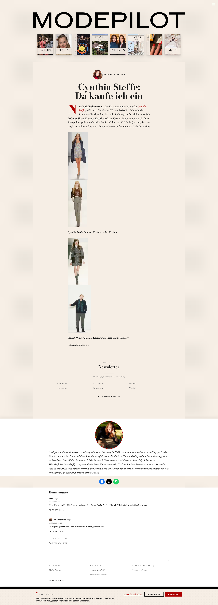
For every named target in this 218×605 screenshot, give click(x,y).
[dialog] (109, 597)
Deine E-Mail (97, 566)
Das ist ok (173, 594)
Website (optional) (143, 566)
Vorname (62, 383)
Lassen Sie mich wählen (133, 594)
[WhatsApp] (116, 481)
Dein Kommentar (58, 538)
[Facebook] (102, 481)
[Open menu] (213, 4)
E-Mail (132, 383)
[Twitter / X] (109, 481)
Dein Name (55, 566)
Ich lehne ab (154, 594)
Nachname (99, 383)
